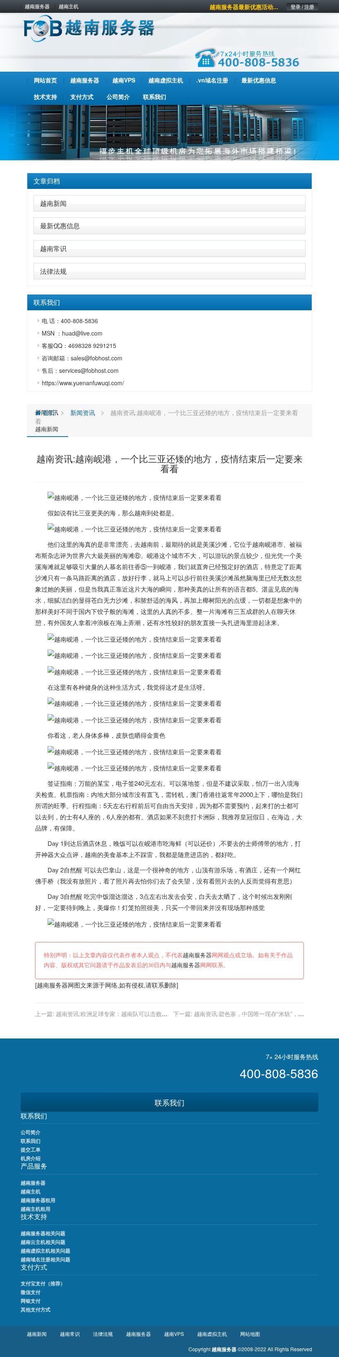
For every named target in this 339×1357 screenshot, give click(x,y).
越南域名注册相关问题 (45, 1259)
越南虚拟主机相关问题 (45, 1250)
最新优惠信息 (60, 225)
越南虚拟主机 (212, 1333)
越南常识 (53, 248)
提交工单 (31, 1149)
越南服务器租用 (38, 1200)
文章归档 (46, 181)
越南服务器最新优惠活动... (244, 6)
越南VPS (174, 1333)
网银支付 (31, 1300)
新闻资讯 (82, 412)
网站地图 (250, 1333)
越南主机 (69, 6)
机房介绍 (31, 1158)
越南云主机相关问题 (43, 1242)
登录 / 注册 (302, 6)
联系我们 (169, 1102)
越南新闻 (53, 203)
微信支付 (31, 1292)
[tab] (169, 181)
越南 (140, 512)
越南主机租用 (35, 1208)
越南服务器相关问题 (43, 1233)
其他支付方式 (35, 1309)
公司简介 (31, 1132)
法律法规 (53, 271)
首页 (48, 412)
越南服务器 (37, 6)
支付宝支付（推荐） (43, 1283)
